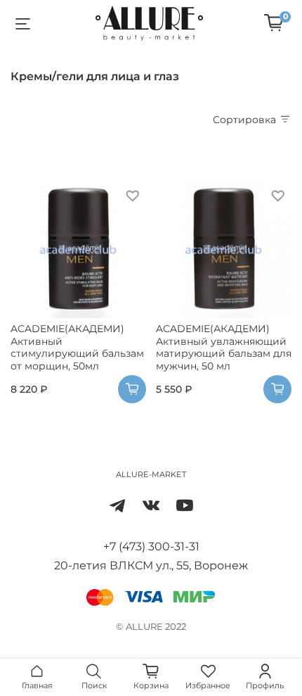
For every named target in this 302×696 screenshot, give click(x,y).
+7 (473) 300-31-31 (151, 546)
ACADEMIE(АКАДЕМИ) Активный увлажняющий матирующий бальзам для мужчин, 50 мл (223, 347)
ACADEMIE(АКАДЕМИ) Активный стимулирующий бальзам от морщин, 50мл (77, 347)
